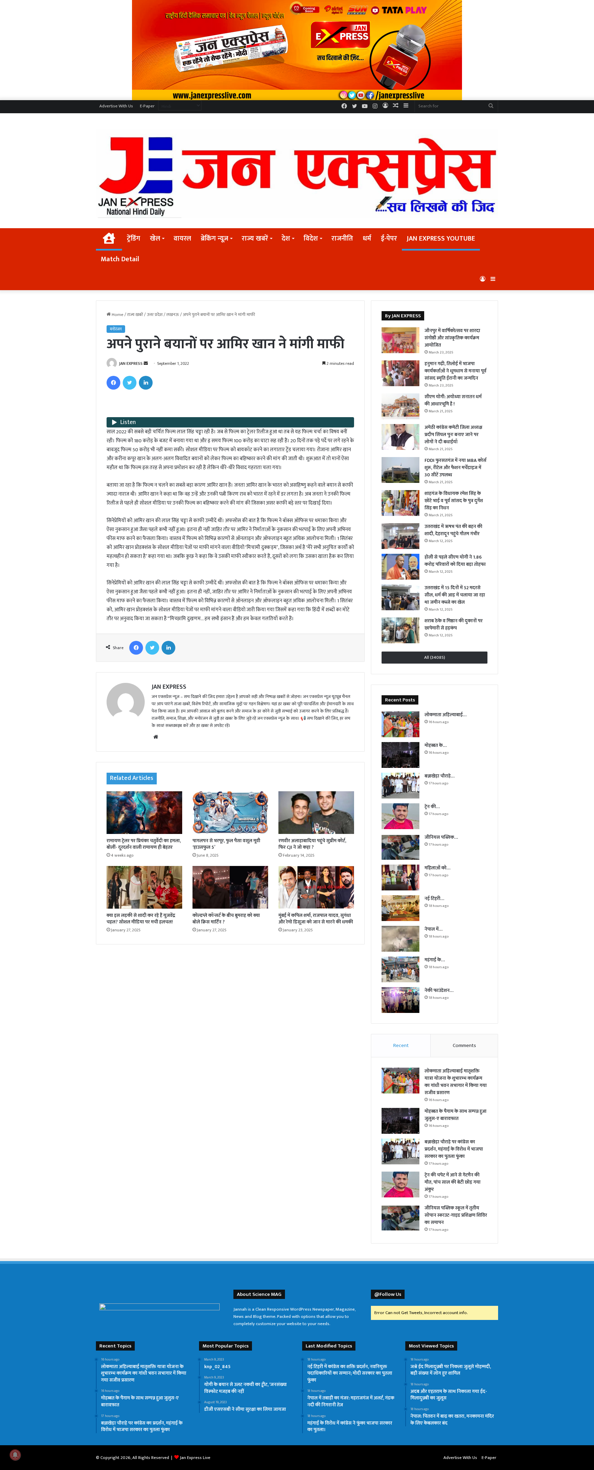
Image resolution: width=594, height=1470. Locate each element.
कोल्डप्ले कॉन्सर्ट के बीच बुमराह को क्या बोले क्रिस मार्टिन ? (226, 918)
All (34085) (434, 657)
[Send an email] (146, 363)
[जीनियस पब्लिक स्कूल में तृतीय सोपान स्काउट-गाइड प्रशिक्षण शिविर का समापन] (400, 847)
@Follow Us (387, 1294)
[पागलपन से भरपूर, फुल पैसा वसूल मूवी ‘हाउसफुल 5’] (230, 812)
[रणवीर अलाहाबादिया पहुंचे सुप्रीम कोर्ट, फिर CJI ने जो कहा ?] (316, 812)
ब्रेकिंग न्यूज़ (214, 238)
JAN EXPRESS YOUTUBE (441, 238)
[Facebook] (113, 383)
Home (117, 314)
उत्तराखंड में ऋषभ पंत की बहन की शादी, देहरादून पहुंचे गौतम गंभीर (453, 530)
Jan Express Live (195, 1457)
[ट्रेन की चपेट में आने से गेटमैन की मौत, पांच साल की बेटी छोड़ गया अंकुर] (400, 816)
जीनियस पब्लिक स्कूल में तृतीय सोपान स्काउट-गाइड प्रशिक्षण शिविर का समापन (456, 1215)
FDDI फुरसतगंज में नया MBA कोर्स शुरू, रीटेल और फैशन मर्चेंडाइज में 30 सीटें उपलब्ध (455, 467)
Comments (464, 1045)
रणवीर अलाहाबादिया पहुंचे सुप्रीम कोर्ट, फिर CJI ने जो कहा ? (312, 844)
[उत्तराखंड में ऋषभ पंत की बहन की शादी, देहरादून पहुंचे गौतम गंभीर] (400, 536)
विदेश (311, 238)
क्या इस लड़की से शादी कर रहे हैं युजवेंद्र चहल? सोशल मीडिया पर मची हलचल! (141, 918)
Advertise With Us (116, 106)
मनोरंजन (116, 329)
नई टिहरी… (434, 898)
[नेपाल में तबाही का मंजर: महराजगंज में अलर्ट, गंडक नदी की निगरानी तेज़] (400, 939)
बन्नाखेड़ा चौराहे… (439, 776)
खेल (155, 238)
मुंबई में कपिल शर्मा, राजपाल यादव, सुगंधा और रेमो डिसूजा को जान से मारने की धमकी (315, 918)
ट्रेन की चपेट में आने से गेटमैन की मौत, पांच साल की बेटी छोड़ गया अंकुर (453, 1182)
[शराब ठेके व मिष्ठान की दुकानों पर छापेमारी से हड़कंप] (400, 630)
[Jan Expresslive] (297, 173)
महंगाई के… (435, 960)
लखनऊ (172, 314)
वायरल (182, 238)
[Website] (156, 737)
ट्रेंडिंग (133, 238)
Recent (401, 1045)
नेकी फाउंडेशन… (439, 990)
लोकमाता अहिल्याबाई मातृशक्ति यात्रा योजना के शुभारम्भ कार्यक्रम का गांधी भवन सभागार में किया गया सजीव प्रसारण (456, 1082)
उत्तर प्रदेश (155, 314)
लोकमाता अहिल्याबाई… (445, 715)
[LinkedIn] (146, 383)
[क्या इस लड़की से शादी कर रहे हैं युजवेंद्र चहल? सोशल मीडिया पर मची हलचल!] (144, 887)
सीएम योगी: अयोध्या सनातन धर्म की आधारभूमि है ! (453, 400)
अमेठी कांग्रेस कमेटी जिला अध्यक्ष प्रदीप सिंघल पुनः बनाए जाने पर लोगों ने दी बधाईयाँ (453, 434)
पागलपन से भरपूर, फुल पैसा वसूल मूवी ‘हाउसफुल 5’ (226, 844)
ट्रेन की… (432, 807)
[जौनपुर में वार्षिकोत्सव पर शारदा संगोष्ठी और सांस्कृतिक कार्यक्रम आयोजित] (400, 340)
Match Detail (120, 259)
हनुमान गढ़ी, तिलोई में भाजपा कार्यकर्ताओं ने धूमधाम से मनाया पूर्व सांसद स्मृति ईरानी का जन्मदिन (455, 371)
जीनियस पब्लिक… (441, 837)
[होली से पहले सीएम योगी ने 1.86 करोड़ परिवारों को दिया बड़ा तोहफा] (400, 567)
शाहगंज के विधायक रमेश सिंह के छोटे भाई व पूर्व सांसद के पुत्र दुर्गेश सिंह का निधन (454, 500)
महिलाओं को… (437, 868)
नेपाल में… (433, 929)
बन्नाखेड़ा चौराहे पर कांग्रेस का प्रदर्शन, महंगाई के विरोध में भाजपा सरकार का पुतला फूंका (454, 1149)
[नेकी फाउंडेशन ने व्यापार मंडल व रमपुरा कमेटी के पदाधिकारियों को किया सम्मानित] (400, 1000)
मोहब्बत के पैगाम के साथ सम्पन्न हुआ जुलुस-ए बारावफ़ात (455, 1114)
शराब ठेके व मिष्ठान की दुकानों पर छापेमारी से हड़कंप (454, 624)
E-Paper (147, 106)
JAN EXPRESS (131, 363)
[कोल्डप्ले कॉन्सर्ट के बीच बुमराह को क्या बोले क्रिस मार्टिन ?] (230, 887)
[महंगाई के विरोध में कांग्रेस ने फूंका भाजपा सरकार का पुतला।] (400, 969)
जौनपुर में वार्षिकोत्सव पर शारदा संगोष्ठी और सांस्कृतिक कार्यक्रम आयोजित (452, 338)
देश (286, 238)
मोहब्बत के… (436, 745)
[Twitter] (129, 383)
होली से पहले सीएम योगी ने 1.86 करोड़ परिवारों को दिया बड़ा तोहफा (455, 560)
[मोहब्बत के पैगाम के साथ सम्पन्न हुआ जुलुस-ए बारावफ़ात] (400, 755)
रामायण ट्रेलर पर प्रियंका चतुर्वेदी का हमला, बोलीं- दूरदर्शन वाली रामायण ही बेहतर (144, 844)
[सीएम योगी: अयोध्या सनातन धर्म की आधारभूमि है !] (400, 406)
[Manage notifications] (15, 1454)
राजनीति (342, 238)
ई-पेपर (389, 238)
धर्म (367, 238)
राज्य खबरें (255, 238)
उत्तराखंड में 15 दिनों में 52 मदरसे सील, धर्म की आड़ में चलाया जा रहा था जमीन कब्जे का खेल (455, 595)
